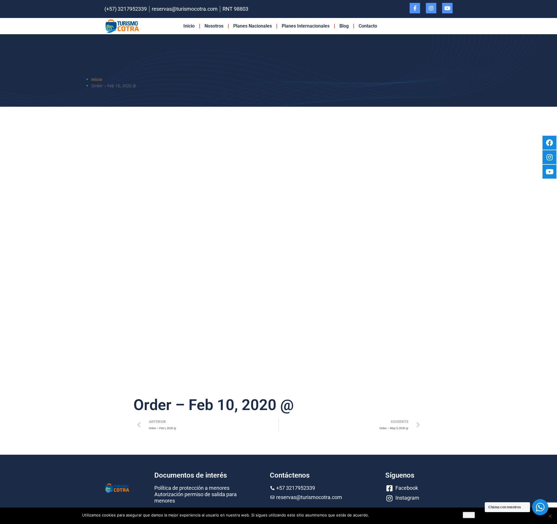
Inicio (189, 26)
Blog (344, 26)
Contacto (368, 26)
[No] (550, 516)
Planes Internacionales (306, 26)
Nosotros (214, 26)
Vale (469, 515)
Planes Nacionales (252, 26)
